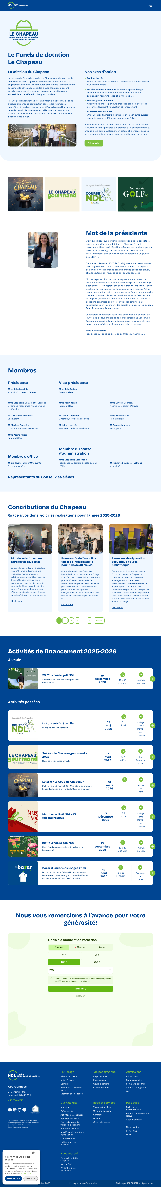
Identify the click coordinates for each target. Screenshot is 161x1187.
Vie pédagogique (104, 1072)
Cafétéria (98, 1115)
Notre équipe (67, 1080)
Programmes (99, 1080)
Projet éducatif (100, 1076)
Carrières (65, 1084)
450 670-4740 (15, 1100)
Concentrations (101, 1087)
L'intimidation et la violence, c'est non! (70, 1123)
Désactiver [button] (30, 1178)
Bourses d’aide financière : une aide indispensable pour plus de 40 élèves (79, 562)
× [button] (37, 1153)
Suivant (99, 620)
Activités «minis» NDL (71, 1118)
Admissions (133, 1072)
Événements (67, 1111)
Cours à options (101, 1084)
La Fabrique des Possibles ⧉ (68, 1143)
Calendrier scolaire (102, 1122)
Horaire (96, 1118)
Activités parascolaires (72, 1115)
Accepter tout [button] (13, 1178)
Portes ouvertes (134, 1080)
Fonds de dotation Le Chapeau (71, 1159)
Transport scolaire (102, 1107)
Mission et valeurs (70, 1076)
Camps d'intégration (136, 1087)
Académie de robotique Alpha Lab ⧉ (72, 1133)
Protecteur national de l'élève (137, 1114)
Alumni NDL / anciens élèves (71, 1088)
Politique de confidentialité (133, 1108)
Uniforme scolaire (102, 1111)
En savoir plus (26, 1174)
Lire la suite (17, 601)
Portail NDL (131, 1131)
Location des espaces (72, 1094)
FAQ (128, 1091)
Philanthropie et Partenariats (68, 1169)
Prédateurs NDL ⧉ (69, 1128)
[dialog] (21, 1167)
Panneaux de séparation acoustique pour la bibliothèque (128, 562)
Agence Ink (147, 1183)
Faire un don (94, 143)
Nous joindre (132, 1127)
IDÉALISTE (132, 1183)
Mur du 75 (66, 1164)
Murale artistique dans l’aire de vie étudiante (26, 560)
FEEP (128, 1134)
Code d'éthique (134, 1119)
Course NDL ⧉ (68, 1138)
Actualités (66, 1107)
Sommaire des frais (135, 1084)
